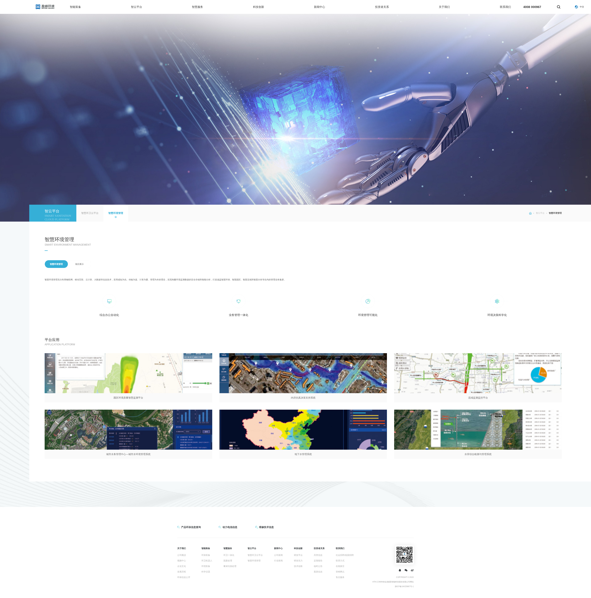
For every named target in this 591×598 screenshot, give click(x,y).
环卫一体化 (228, 555)
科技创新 (258, 6)
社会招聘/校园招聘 (345, 555)
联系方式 (340, 560)
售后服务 (340, 577)
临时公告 (318, 566)
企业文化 (181, 566)
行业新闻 (278, 560)
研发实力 (298, 560)
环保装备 (205, 555)
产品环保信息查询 (191, 527)
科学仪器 (205, 571)
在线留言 (340, 566)
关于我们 (444, 6)
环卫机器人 (206, 560)
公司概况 (181, 555)
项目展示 (79, 264)
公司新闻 (278, 555)
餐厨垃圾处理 (229, 566)
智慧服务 (197, 6)
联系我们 (505, 6)
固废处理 (227, 560)
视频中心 (181, 560)
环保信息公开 (183, 577)
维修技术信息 (266, 527)
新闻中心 (319, 6)
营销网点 (340, 571)
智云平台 (136, 6)
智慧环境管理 (115, 213)
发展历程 (181, 571)
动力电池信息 (230, 527)
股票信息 (318, 571)
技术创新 (298, 566)
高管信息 (318, 555)
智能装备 (75, 6)
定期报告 (318, 560)
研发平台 (298, 555)
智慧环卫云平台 (89, 213)
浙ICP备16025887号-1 (404, 586)
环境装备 (205, 566)
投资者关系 (382, 6)
